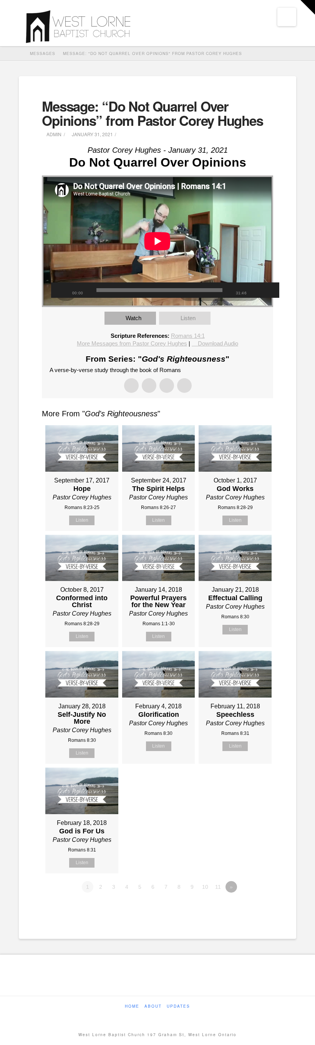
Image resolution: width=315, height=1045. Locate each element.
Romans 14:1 (188, 335)
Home (132, 1006)
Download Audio (218, 343)
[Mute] (258, 290)
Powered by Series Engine (244, 908)
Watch (133, 318)
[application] (157, 241)
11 (218, 887)
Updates (178, 1006)
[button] (286, 17)
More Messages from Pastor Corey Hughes (132, 343)
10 (205, 887)
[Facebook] (151, 1017)
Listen (188, 318)
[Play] (60, 290)
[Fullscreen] (269, 290)
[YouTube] (164, 1017)
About (153, 1006)
